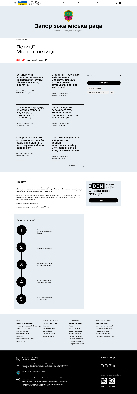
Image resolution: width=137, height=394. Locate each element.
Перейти (103, 200)
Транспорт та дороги (94, 88)
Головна (18, 39)
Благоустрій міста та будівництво (98, 92)
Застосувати (103, 82)
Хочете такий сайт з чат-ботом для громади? (34, 371)
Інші (112, 92)
